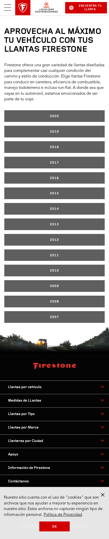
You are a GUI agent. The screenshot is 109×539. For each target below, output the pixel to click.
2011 (54, 255)
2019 (54, 131)
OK (54, 526)
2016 (54, 178)
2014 (54, 209)
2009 (54, 286)
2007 (54, 317)
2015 (54, 193)
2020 (54, 116)
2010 (54, 270)
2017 (54, 162)
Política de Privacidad (63, 515)
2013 (54, 224)
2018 (54, 147)
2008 (54, 301)
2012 (54, 240)
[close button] (102, 494)
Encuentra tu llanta (90, 8)
